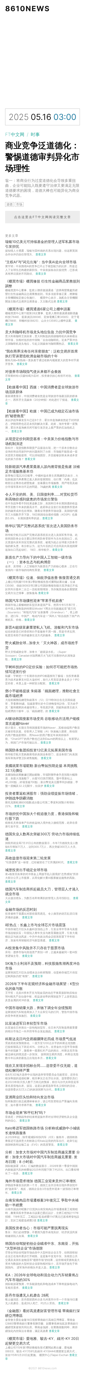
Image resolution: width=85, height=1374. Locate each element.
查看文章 (40, 254)
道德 (9, 204)
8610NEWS (27, 8)
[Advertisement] (42, 61)
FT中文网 (14, 134)
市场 (19, 204)
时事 (35, 134)
